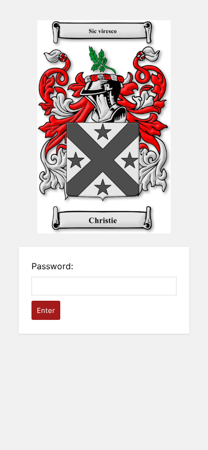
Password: (52, 266)
